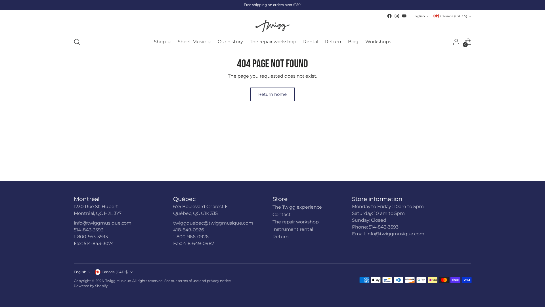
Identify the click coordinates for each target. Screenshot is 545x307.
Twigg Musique (118, 281)
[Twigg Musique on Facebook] (389, 15)
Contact (281, 214)
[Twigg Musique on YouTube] (404, 15)
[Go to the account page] (456, 41)
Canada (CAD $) (453, 16)
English (418, 16)
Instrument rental (292, 229)
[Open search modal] (77, 41)
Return (280, 236)
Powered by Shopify (91, 286)
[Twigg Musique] (272, 26)
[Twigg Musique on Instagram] (396, 15)
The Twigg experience (297, 207)
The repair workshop (295, 222)
